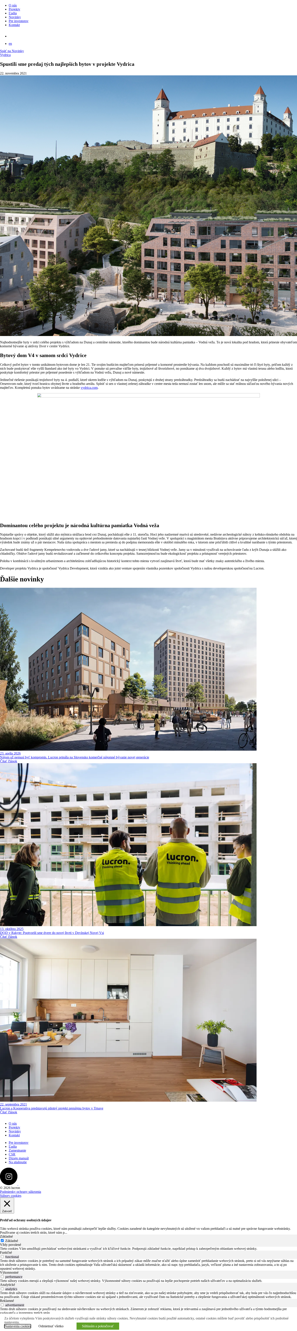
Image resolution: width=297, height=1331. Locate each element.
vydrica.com (89, 387)
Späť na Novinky (12, 51)
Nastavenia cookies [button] (17, 1326)
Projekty (14, 9)
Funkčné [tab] (6, 1252)
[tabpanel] (148, 1249)
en (10, 43)
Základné (11, 1241)
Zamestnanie (17, 1150)
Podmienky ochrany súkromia (20, 1192)
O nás (13, 5)
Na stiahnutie (18, 1162)
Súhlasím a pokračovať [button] (98, 1326)
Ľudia (13, 13)
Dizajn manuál (19, 1158)
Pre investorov (18, 21)
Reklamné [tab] (7, 1301)
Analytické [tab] (7, 1284)
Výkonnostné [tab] (9, 1272)
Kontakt (14, 25)
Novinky (15, 17)
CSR (12, 1154)
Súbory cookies (10, 1195)
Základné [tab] (6, 1236)
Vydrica (5, 55)
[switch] (2, 1256)
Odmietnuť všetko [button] (50, 1326)
